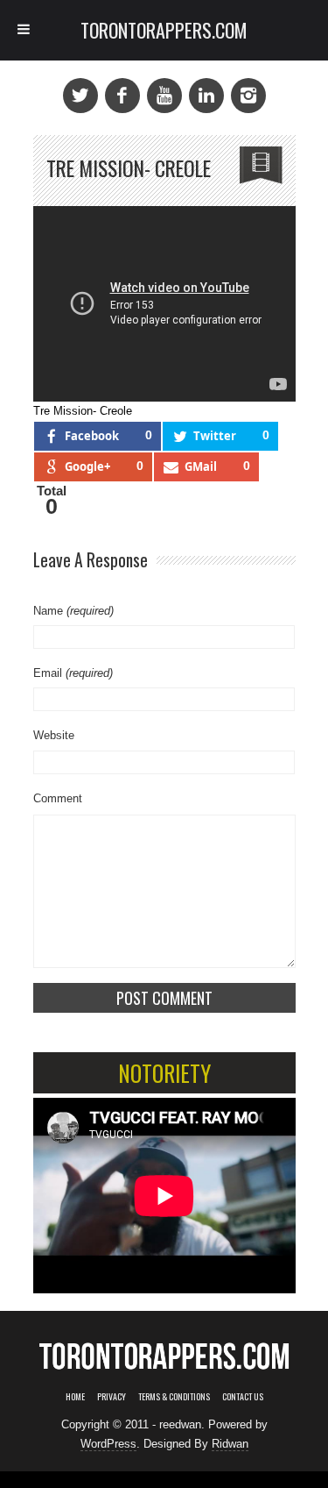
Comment (57, 798)
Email (73, 673)
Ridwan (230, 1443)
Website (53, 735)
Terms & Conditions (174, 1396)
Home (75, 1396)
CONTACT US (242, 1396)
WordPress (108, 1443)
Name (73, 610)
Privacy (111, 1396)
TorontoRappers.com (164, 30)
